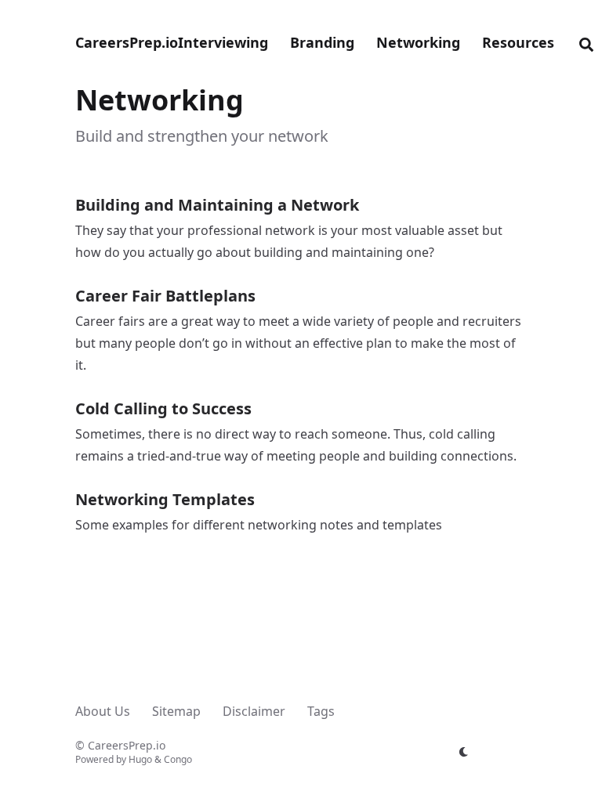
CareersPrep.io (126, 42)
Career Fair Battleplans (165, 295)
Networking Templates (165, 499)
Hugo (140, 759)
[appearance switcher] (464, 752)
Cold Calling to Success (163, 408)
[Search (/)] (586, 42)
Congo (178, 759)
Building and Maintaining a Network (217, 204)
